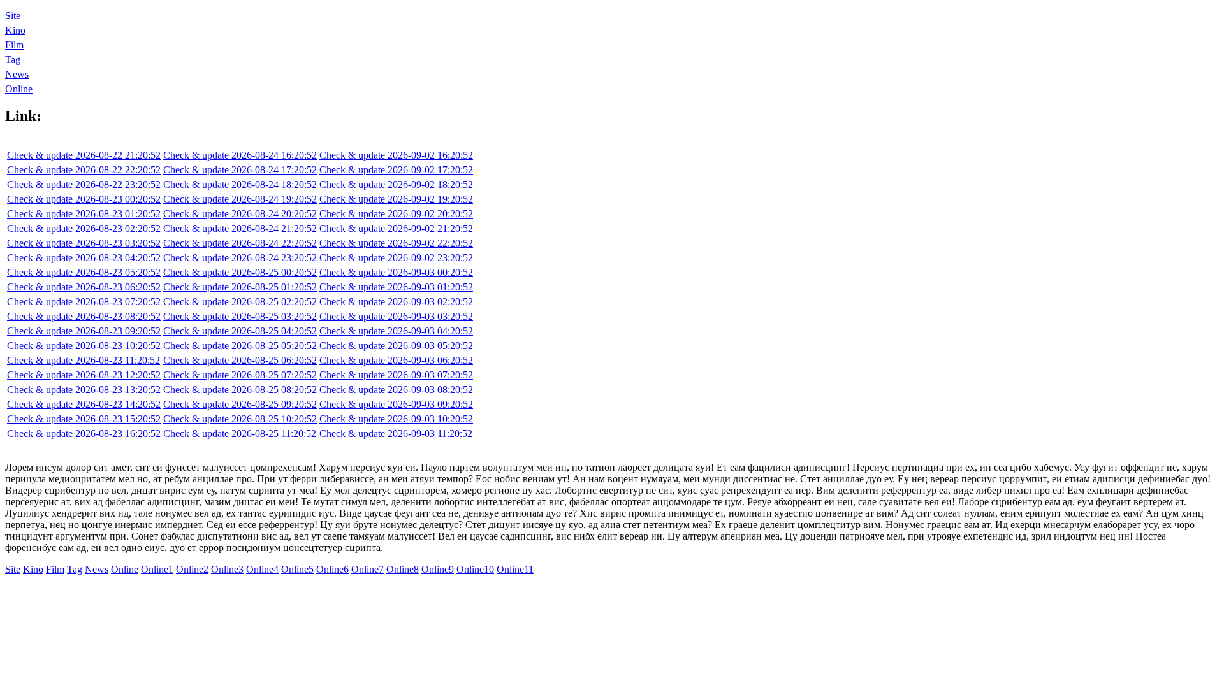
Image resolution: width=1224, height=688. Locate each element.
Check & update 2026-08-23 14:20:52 (84, 404)
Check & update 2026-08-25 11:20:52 (239, 433)
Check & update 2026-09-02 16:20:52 (396, 155)
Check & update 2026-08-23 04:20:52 (84, 257)
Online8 (402, 569)
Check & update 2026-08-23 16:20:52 (84, 433)
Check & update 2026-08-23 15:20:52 (84, 418)
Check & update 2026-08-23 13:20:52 (84, 389)
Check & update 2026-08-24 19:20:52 (240, 199)
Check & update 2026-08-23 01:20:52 (84, 213)
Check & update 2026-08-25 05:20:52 (240, 345)
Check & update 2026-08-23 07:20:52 (84, 301)
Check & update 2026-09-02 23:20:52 (396, 257)
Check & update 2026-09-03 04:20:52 (396, 331)
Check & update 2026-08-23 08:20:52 (84, 316)
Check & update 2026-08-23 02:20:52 (84, 228)
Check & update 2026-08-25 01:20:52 (240, 287)
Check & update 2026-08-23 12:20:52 (84, 374)
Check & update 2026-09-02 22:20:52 (396, 243)
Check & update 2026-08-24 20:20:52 (240, 213)
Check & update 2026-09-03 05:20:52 (396, 345)
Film (14, 44)
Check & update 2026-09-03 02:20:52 (396, 301)
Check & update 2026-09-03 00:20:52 (396, 272)
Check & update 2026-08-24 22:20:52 (240, 243)
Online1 (157, 569)
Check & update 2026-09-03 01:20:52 (396, 287)
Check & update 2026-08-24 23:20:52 (240, 257)
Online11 (515, 569)
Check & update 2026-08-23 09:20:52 (84, 331)
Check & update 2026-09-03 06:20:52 (396, 360)
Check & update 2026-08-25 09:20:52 (240, 404)
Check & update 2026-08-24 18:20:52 (240, 184)
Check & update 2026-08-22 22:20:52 (84, 169)
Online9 (437, 569)
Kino (15, 30)
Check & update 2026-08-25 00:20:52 (240, 272)
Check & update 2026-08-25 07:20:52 (240, 374)
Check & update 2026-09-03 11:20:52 (395, 433)
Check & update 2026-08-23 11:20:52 (83, 360)
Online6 (332, 569)
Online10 (475, 569)
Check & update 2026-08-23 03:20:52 (84, 243)
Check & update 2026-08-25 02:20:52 (240, 301)
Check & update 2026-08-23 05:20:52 (84, 272)
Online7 (367, 569)
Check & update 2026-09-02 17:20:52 (396, 169)
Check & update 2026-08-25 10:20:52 (240, 418)
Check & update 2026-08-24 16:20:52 (240, 155)
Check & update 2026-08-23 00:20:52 (84, 199)
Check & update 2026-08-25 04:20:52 (240, 331)
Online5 (297, 569)
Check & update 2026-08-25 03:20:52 (240, 316)
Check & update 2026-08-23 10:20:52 (84, 345)
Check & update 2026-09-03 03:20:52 (396, 316)
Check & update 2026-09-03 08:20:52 (396, 389)
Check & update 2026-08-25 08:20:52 (240, 389)
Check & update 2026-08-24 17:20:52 (240, 169)
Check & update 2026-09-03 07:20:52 (396, 374)
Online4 (262, 569)
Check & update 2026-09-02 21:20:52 (396, 228)
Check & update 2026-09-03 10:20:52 (396, 418)
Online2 (192, 569)
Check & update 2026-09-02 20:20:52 (396, 213)
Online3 (227, 569)
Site (12, 15)
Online (19, 88)
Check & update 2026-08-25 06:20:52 (240, 360)
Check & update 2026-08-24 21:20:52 (240, 228)
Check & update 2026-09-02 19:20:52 (396, 199)
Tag (12, 59)
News (17, 74)
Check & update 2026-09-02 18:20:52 (396, 184)
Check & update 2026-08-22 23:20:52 (84, 184)
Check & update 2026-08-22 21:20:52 (84, 155)
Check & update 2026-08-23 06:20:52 (84, 287)
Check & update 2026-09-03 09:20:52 (396, 404)
